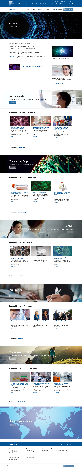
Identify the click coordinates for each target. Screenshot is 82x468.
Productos (20, 3)
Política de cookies (33, 466)
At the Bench (21, 147)
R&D (10, 458)
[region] (41, 466)
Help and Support (62, 3)
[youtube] (69, 444)
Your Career (21, 338)
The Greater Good (22, 402)
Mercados (27, 3)
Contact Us (13, 424)
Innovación (34, 3)
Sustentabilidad (28, 452)
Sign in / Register (54, 3)
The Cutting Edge (22, 212)
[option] (20, 128)
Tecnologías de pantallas (13, 452)
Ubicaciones (44, 453)
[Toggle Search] (72, 3)
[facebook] (65, 444)
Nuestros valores (45, 450)
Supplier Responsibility (30, 457)
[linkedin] (72, 444)
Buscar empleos (45, 456)
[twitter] (67, 444)
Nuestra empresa (13, 448)
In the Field (21, 276)
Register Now (54, 61)
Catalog (53, 9)
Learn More (13, 102)
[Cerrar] (80, 466)
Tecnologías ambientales (13, 453)
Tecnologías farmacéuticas (14, 457)
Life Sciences (13, 10)
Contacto (65, 1)
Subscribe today (13, 56)
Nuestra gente (44, 451)
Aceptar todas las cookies (68, 465)
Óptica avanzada (12, 450)
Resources (22, 43)
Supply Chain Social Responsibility (32, 456)
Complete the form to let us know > (58, 83)
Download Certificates (68, 9)
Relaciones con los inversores (31, 453)
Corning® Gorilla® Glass (13, 451)
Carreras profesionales (59, 1)
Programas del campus (46, 452)
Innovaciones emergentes (13, 459)
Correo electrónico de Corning (63, 450)
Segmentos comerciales (30, 451)
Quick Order (60, 9)
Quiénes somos (42, 3)
